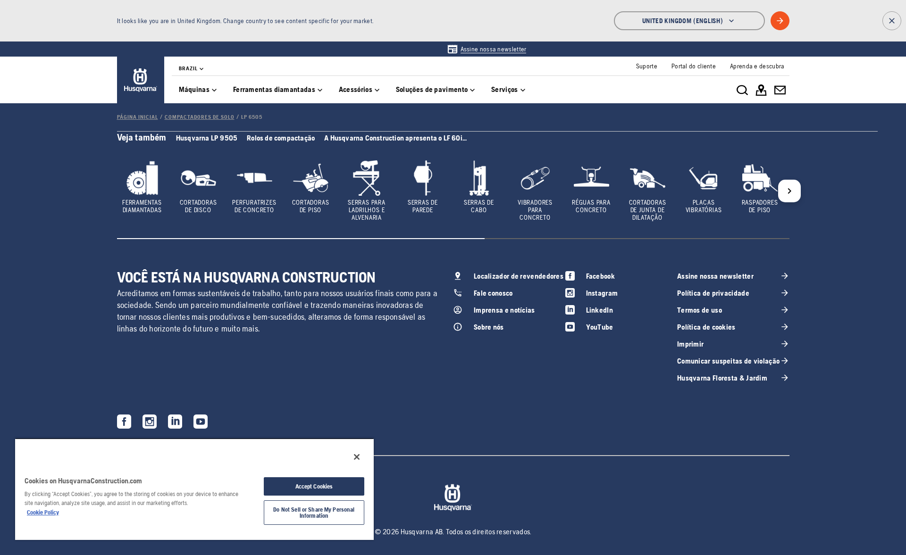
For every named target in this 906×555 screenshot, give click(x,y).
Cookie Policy (43, 512)
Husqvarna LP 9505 (206, 137)
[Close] (356, 457)
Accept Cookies (314, 486)
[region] (194, 489)
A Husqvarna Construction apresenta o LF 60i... (395, 137)
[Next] (789, 191)
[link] (487, 49)
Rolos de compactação (281, 137)
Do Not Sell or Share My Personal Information (313, 512)
